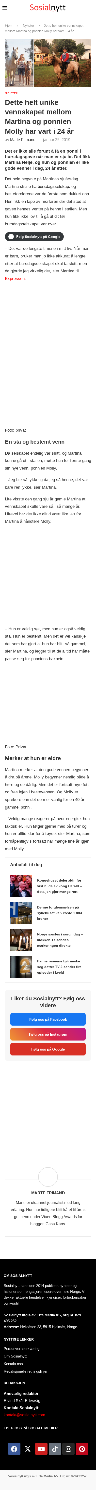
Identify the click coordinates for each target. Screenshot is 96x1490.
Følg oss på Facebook (48, 1019)
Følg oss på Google (48, 1049)
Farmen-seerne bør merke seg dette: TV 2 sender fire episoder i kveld (59, 966)
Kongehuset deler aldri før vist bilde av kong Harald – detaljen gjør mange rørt (59, 886)
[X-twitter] (28, 1449)
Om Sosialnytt (18, 1276)
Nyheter (28, 25)
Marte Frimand (22, 140)
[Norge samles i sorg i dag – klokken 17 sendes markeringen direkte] (21, 940)
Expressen (15, 278)
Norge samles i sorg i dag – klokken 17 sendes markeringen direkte (60, 939)
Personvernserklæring (21, 1348)
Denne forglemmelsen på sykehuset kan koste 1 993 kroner (59, 913)
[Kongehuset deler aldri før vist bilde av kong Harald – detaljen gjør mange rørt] (21, 886)
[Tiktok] (55, 1449)
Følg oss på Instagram (48, 1034)
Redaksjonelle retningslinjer (26, 1371)
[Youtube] (41, 1449)
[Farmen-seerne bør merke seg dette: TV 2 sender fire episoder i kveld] (21, 967)
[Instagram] (68, 1449)
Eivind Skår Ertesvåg (22, 1401)
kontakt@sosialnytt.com (24, 1415)
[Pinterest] (82, 1449)
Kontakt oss (13, 1364)
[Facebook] (14, 1449)
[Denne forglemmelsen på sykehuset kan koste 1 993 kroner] (21, 913)
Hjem (8, 25)
